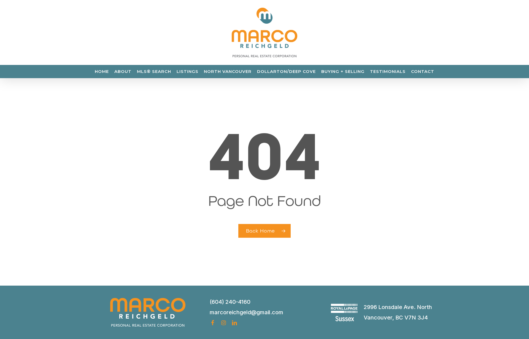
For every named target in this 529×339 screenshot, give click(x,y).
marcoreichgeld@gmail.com (246, 312)
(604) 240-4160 (230, 302)
